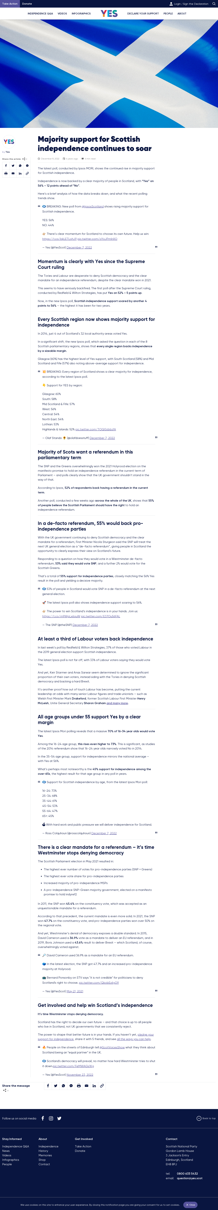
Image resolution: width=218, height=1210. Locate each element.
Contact (44, 1164)
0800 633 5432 (187, 1173)
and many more (117, 703)
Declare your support (143, 13)
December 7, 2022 (79, 247)
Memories (45, 1155)
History (43, 1151)
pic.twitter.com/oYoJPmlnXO (97, 239)
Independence (48, 1146)
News (6, 1151)
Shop (42, 1160)
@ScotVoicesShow (112, 1047)
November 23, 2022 (80, 1074)
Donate (27, 3)
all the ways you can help (134, 1039)
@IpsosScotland (93, 206)
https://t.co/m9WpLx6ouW (61, 616)
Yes (8, 151)
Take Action (83, 1146)
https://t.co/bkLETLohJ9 (59, 239)
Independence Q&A (40, 13)
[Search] (214, 4)
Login (177, 3)
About (182, 13)
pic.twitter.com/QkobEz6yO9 (99, 982)
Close (192, 1205)
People (168, 13)
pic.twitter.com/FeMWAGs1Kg (73, 1066)
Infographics (81, 13)
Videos (62, 13)
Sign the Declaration (195, 3)
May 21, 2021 (75, 991)
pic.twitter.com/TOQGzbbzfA (95, 429)
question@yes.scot (189, 1178)
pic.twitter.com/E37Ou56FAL (100, 616)
